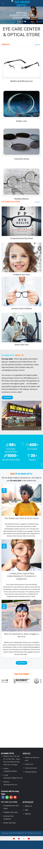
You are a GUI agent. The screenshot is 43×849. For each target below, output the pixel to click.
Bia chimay (17, 848)
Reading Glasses (31, 772)
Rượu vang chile (20, 845)
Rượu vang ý (9, 845)
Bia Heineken (27, 848)
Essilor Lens (29, 764)
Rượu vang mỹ (32, 845)
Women (28, 814)
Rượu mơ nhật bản (7, 842)
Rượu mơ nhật (28, 842)
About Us (28, 806)
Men (26, 810)
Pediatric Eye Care (10, 812)
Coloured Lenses (31, 768)
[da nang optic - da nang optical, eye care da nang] (21, 3)
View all (37, 45)
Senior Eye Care (9, 823)
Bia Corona (9, 848)
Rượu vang (18, 842)
